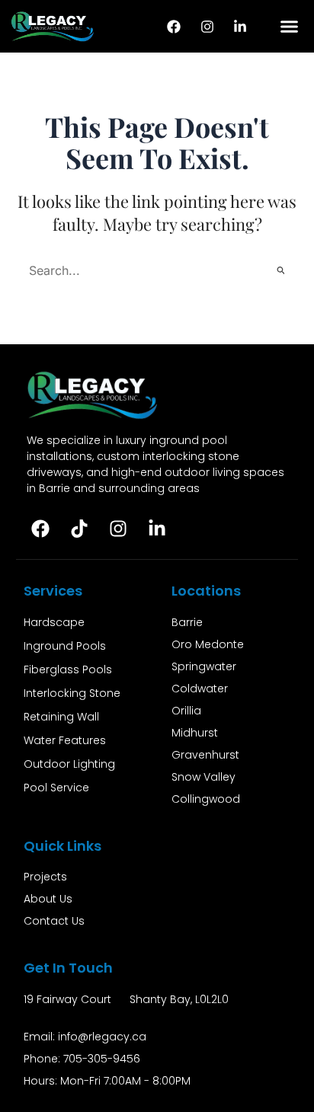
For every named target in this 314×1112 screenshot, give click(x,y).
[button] (289, 26)
